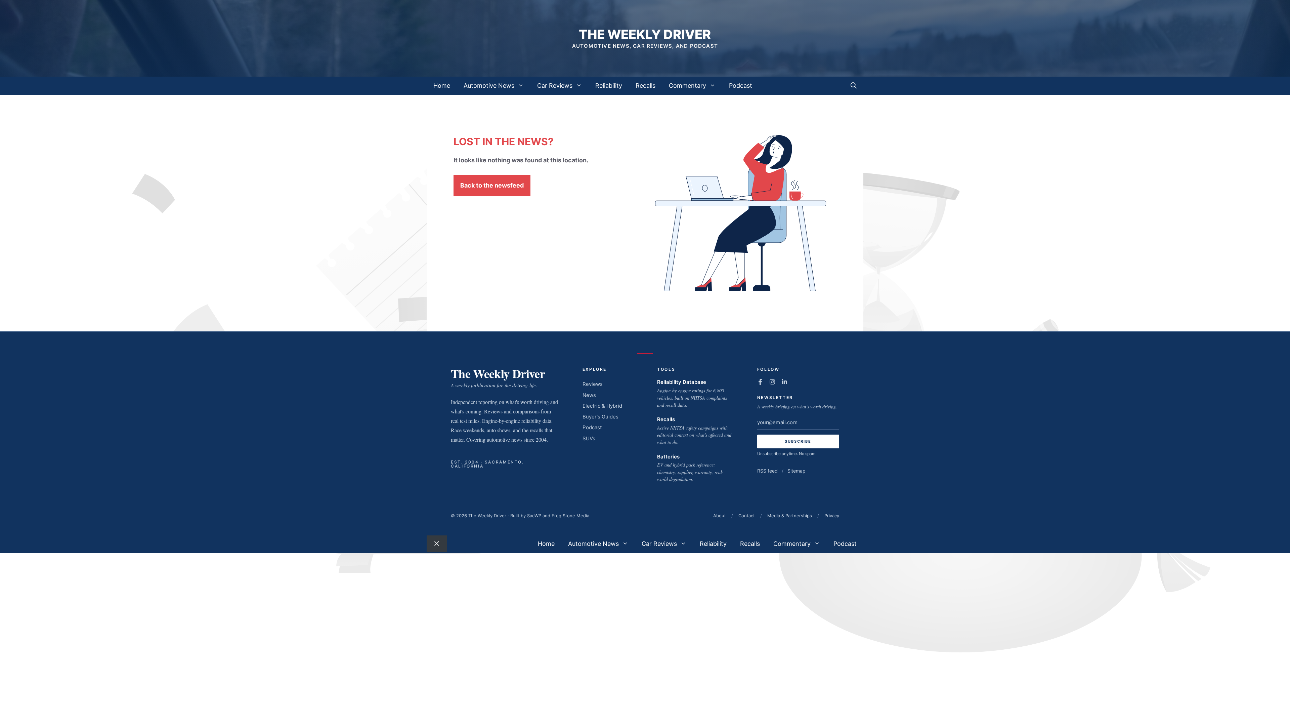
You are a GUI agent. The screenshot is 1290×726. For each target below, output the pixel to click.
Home (441, 85)
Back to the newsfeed (492, 185)
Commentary (687, 85)
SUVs (589, 438)
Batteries (668, 456)
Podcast (740, 85)
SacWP (534, 515)
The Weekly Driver (645, 34)
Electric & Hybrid (602, 406)
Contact (746, 515)
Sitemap (796, 471)
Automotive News (489, 85)
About (719, 515)
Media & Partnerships (789, 515)
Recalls (645, 85)
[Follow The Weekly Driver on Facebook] (760, 382)
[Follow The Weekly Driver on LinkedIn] (784, 382)
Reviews (593, 384)
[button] (853, 86)
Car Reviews (554, 85)
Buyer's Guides (600, 416)
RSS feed (767, 471)
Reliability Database (681, 382)
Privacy (831, 515)
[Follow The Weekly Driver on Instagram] (772, 382)
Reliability (608, 85)
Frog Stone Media (570, 515)
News (589, 395)
